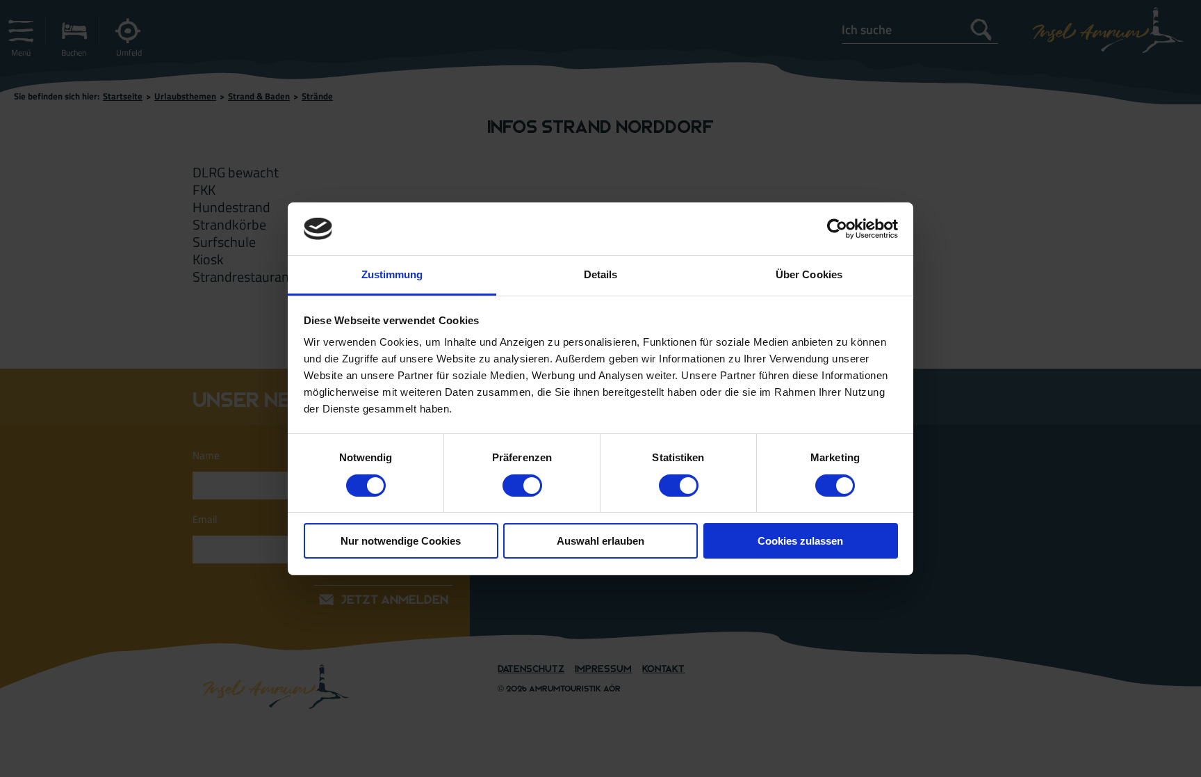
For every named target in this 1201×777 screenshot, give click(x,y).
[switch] (522, 485)
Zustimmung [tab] (392, 274)
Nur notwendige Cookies (401, 541)
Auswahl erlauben (600, 541)
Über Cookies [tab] (809, 274)
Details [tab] (601, 274)
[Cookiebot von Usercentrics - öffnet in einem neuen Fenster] (837, 228)
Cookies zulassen (800, 541)
